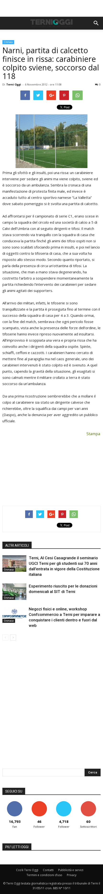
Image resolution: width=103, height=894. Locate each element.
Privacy (71, 875)
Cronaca (8, 42)
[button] (96, 23)
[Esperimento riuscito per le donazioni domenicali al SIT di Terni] (14, 591)
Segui (39, 803)
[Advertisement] (51, 8)
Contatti (48, 870)
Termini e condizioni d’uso (44, 875)
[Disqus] (51, 707)
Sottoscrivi (88, 803)
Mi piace (15, 803)
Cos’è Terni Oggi (27, 870)
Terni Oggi (13, 84)
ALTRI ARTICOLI (17, 545)
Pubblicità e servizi (70, 870)
